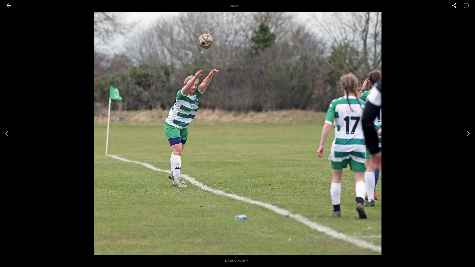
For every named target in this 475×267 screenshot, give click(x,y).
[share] (454, 5)
